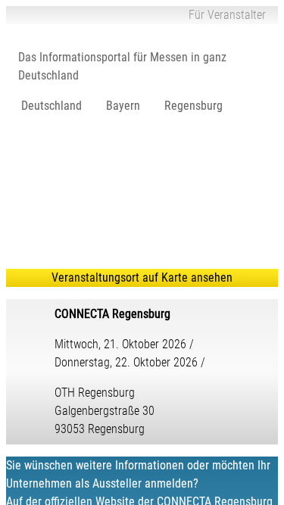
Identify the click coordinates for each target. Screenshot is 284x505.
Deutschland (51, 105)
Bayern (123, 105)
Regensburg (193, 105)
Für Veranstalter (227, 15)
